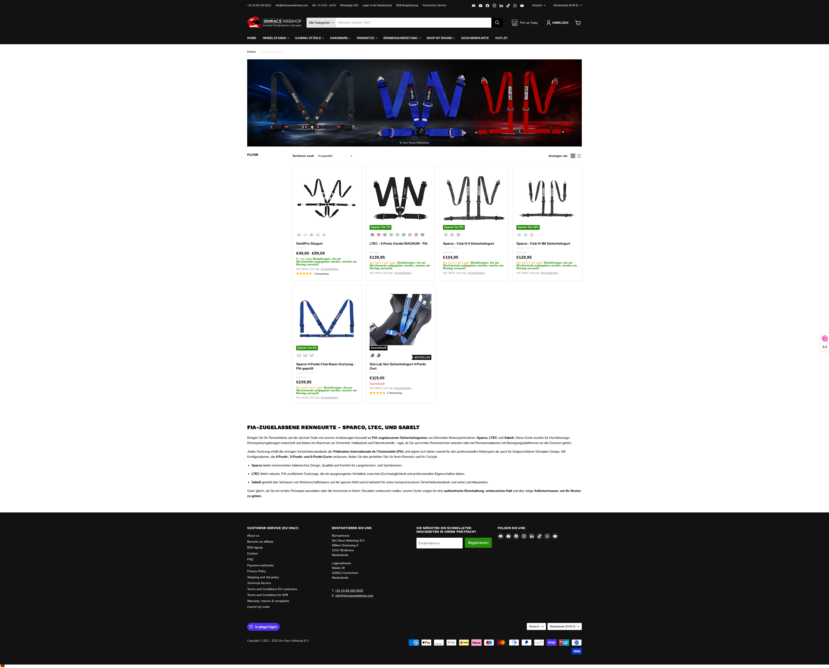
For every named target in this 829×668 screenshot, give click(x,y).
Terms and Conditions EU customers (272, 589)
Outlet (501, 38)
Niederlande (566, 5)
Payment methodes (260, 565)
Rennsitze (366, 38)
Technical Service (259, 583)
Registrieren (478, 542)
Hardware (339, 38)
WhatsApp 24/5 (349, 5)
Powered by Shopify (259, 645)
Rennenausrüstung (400, 38)
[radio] (299, 235)
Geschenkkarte (475, 38)
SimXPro (301, 247)
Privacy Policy (256, 571)
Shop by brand (440, 38)
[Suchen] (497, 23)
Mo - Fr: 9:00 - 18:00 (324, 5)
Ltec (372, 247)
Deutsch (537, 5)
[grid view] (573, 156)
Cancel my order (258, 606)
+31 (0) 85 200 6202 (259, 5)
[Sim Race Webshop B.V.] (274, 23)
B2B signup (255, 547)
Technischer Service (434, 5)
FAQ (250, 559)
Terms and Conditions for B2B (267, 595)
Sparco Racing (451, 247)
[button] (558, 22)
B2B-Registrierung (407, 5)
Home (251, 38)
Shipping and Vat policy (263, 577)
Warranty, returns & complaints (268, 601)
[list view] (579, 156)
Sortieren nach (303, 156)
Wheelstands (275, 38)
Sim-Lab (375, 372)
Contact (252, 553)
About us (253, 535)
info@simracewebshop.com (291, 5)
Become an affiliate (260, 541)
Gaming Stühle (308, 38)
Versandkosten (329, 269)
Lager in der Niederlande (377, 5)
